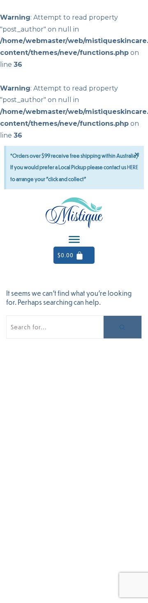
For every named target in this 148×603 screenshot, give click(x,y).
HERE (132, 167)
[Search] (123, 327)
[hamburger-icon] (74, 239)
